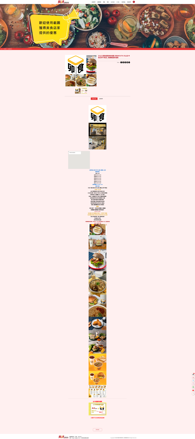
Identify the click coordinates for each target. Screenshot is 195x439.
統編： (76, 436)
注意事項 (101, 98)
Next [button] (96, 70)
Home (2, 48)
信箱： (70, 437)
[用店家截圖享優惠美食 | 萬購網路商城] (63, 2)
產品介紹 (94, 98)
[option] (97, 26)
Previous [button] (66, 70)
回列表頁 (97, 429)
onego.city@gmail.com (76, 437)
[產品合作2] (97, 26)
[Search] (133, 2)
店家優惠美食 (10, 48)
